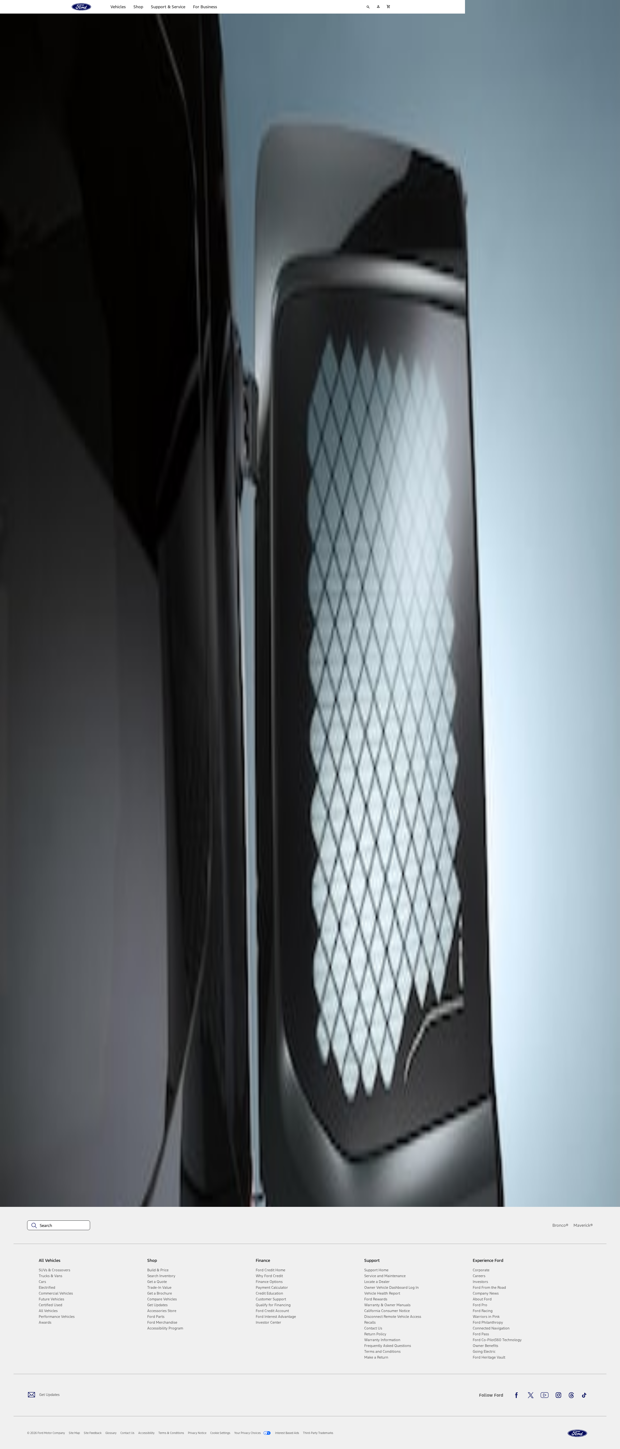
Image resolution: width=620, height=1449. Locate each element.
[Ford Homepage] (577, 1433)
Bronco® (560, 1225)
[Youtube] (545, 1395)
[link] (74, 1433)
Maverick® (583, 1225)
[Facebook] (518, 1395)
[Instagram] (558, 1395)
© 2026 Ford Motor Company (46, 1433)
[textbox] (58, 1225)
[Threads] (571, 1395)
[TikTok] (584, 1395)
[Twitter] (531, 1395)
